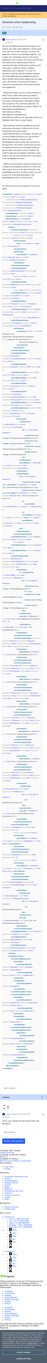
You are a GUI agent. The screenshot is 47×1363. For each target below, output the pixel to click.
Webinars (8, 1189)
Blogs (7, 1187)
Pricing (7, 1169)
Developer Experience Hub (16, 1176)
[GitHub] (10, 1245)
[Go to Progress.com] (7, 1277)
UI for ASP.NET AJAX (23, 8)
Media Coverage (12, 1299)
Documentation (11, 1180)
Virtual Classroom (12, 1195)
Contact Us (9, 1217)
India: (19, 1223)
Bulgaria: (20, 1225)
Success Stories (11, 1207)
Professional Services (14, 1191)
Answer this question (14, 1141)
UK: (19, 1221)
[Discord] (10, 1247)
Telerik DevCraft (7, 1152)
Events (7, 1197)
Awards (8, 1295)
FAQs (7, 1199)
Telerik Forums (9, 8)
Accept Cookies (23, 1352)
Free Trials (9, 1167)
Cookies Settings (23, 1359)
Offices (8, 1303)
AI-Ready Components (21, 1161)
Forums (8, 1185)
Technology (10, 1293)
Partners (8, 1193)
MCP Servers (5, 1161)
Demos (8, 1178)
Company (9, 1291)
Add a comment (9, 1088)
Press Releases (11, 1297)
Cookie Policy (32, 1343)
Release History (11, 1183)
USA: (19, 1219)
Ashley (8, 39)
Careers (8, 1301)
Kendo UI (4, 1157)
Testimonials (10, 1209)
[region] (23, 1346)
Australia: (20, 1227)
